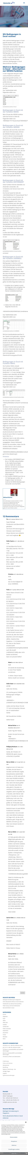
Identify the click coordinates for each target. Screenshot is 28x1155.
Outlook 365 (6, 1026)
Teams (4, 1034)
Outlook (5, 1024)
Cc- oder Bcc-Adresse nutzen (16, 1045)
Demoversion (6, 1065)
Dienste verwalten (13, 1137)
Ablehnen (14, 1145)
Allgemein (5, 1016)
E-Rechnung (6, 1061)
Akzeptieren (14, 1141)
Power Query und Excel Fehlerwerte (11, 1005)
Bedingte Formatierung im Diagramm (12, 999)
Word (4, 1038)
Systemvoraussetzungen (9, 1075)
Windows (5, 1036)
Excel (4, 1018)
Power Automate (7, 1028)
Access (4, 1014)
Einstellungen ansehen (14, 1149)
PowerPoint (5, 1030)
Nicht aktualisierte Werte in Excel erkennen (13, 1001)
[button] (26, 1122)
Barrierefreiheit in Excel (8, 1007)
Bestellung (5, 1067)
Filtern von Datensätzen (14, 1056)
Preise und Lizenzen (7, 1063)
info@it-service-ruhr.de (10, 1102)
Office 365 (5, 1022)
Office (4, 1020)
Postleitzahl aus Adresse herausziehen (12, 1003)
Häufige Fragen (6, 1071)
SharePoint (5, 1032)
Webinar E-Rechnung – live (9, 1069)
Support (5, 1073)
